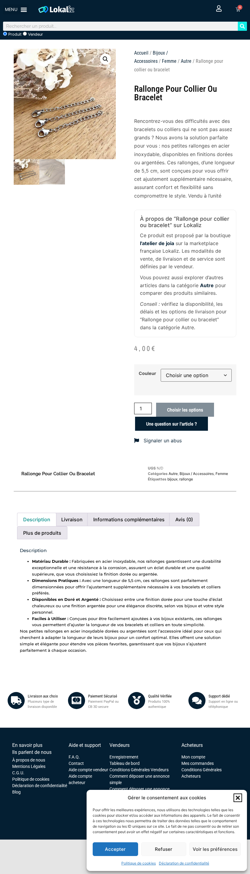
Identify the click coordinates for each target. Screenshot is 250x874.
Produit (14, 34)
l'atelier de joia (157, 243)
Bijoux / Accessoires (197, 473)
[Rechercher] (242, 26)
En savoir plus (27, 745)
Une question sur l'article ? (171, 423)
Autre (186, 61)
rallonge (186, 479)
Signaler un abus (162, 440)
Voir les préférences (215, 849)
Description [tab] (36, 519)
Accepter (115, 849)
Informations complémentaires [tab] (129, 519)
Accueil (141, 53)
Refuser (163, 849)
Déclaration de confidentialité (184, 863)
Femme (169, 61)
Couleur (147, 373)
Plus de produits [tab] (42, 533)
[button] (238, 798)
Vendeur (35, 34)
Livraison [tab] (72, 519)
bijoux (172, 479)
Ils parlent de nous (32, 752)
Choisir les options (185, 409)
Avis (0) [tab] (184, 519)
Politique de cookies (138, 863)
